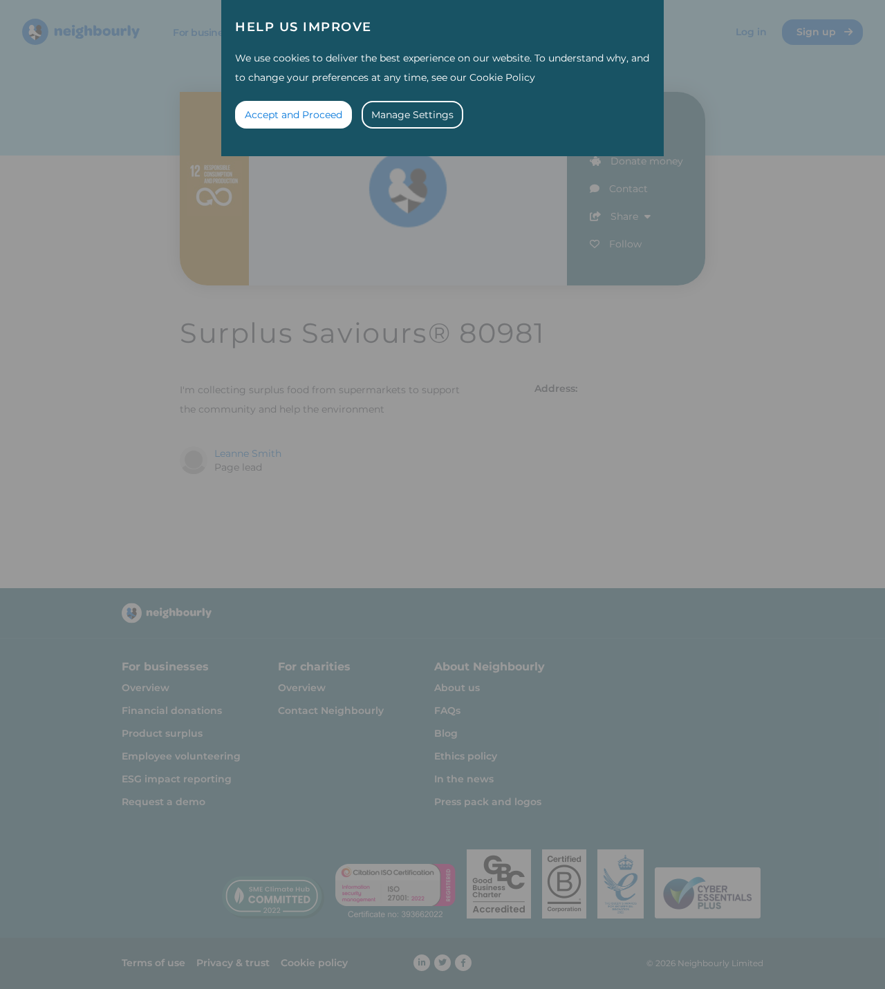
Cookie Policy (502, 77)
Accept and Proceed (293, 115)
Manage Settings (412, 115)
